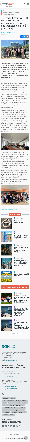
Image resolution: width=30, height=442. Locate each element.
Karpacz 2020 (22, 412)
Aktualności (6, 11)
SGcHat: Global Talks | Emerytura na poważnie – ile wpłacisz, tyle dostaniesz (21, 312)
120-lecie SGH (21, 407)
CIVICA (5, 403)
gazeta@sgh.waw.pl (11, 360)
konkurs (24, 403)
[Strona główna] (7, 4)
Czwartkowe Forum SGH (9, 407)
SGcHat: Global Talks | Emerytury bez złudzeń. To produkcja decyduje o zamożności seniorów (21, 325)
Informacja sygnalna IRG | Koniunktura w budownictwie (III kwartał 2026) (21, 263)
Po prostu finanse (19, 410)
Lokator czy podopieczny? (19, 221)
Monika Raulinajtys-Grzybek (8, 32)
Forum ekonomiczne (8, 405)
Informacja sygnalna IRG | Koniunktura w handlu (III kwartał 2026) (21, 236)
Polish (28, 2)
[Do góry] (26, 438)
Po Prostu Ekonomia (21, 400)
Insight (18, 403)
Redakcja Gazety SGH (11, 386)
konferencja (11, 403)
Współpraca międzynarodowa (11, 12)
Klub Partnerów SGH (8, 400)
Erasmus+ (5, 415)
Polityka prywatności (15, 434)
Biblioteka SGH (20, 405)
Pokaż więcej (15, 334)
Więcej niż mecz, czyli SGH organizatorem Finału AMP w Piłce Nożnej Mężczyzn (21, 299)
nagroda (10, 410)
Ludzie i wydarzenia (21, 295)
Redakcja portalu (9, 376)
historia (12, 415)
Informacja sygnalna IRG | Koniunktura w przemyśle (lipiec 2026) (21, 249)
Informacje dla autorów (11, 378)
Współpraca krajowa (8, 14)
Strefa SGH (14, 412)
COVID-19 (12, 398)
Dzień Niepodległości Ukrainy (21, 275)
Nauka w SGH (19, 218)
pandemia (5, 398)
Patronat (7, 390)
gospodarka (6, 412)
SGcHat (18, 307)
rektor (4, 410)
